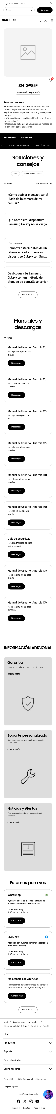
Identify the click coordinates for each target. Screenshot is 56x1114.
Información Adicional (18, 145)
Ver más (26, 1009)
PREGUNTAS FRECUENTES (32, 173)
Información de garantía (28, 92)
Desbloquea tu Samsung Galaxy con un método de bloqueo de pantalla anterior (28, 125)
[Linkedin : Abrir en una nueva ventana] (31, 1101)
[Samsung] (8, 20)
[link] (50, 80)
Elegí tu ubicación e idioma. (14, 3)
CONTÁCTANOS (42, 145)
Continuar (45, 10)
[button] (28, 198)
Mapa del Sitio (39, 1108)
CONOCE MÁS (13, 674)
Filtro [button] (9, 183)
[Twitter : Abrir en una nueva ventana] (25, 1101)
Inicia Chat (16, 920)
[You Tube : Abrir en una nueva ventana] (37, 1101)
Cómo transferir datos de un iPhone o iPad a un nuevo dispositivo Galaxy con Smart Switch (27, 108)
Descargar (16, 363)
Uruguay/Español (11, 1087)
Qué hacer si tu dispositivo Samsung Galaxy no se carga (28, 114)
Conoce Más (17, 995)
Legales (26, 1108)
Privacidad (15, 1108)
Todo (15, 173)
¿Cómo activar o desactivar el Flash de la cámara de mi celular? (28, 119)
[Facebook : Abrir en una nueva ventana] (19, 1101)
